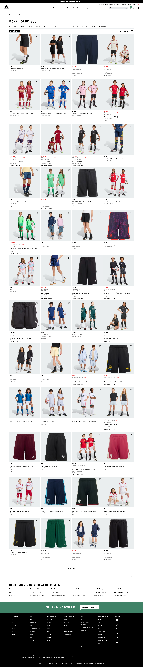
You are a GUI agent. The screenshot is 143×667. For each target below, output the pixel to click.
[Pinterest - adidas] (123, 634)
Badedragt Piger (98, 595)
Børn (68, 8)
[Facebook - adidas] (123, 620)
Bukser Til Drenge (35, 592)
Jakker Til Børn (118, 589)
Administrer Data (53, 663)
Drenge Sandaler (56, 592)
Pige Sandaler (55, 589)
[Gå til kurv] (138, 8)
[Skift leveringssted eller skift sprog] (138, 4)
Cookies (61, 663)
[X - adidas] (123, 629)
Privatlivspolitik (68, 663)
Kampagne (86, 8)
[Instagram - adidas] (123, 625)
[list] (71, 26)
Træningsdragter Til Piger (121, 592)
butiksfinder (101, 4)
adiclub (129, 4)
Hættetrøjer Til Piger (120, 595)
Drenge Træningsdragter (100, 592)
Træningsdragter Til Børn (37, 595)
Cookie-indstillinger (43, 663)
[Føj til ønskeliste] (37, 37)
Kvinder (62, 8)
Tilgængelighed (101, 663)
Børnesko (12, 592)
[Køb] (6, 7)
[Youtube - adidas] (123, 642)
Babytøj (11, 589)
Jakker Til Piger (76, 589)
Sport (78, 8)
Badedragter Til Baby (78, 595)
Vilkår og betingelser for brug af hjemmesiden (84, 663)
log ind (134, 4)
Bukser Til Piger (77, 592)
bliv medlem (124, 4)
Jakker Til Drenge (98, 589)
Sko (74, 8)
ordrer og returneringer (114, 4)
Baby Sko (12, 595)
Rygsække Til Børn (35, 589)
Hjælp (106, 4)
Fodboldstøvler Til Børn (58, 595)
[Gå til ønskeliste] (134, 8)
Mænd (55, 8)
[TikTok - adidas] (123, 638)
